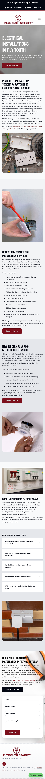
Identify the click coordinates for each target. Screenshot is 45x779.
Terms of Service (15, 770)
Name (7, 699)
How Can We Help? (11, 721)
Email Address (10, 706)
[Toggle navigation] (39, 19)
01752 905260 (14, 7)
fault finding (12, 129)
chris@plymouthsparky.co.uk (24, 2)
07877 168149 (34, 7)
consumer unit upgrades (21, 126)
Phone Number (10, 713)
